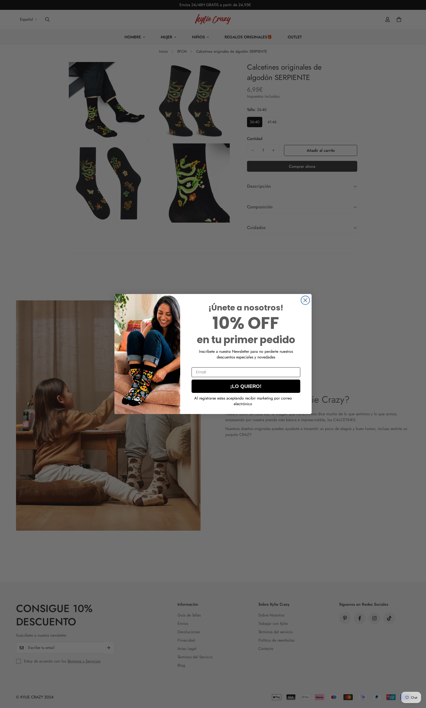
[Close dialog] (305, 300)
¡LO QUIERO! (246, 386)
